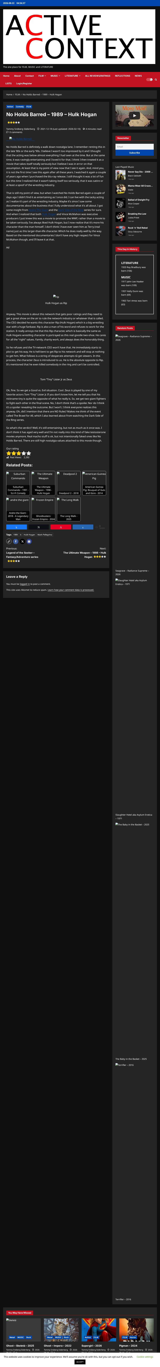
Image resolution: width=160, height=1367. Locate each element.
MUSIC (54, 75)
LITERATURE (71, 75)
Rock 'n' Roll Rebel (138, 227)
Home (6, 75)
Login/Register (24, 83)
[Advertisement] (56, 271)
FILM (41, 75)
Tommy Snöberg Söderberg (20, 128)
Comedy (20, 106)
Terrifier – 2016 (123, 1299)
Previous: (22, 552)
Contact (29, 75)
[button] (156, 80)
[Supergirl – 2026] (99, 1329)
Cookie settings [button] (145, 1356)
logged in (25, 583)
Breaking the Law (137, 213)
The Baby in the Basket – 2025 (131, 1058)
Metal (12, 1337)
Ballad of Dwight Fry (138, 199)
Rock (28, 1337)
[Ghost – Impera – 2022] (61, 1329)
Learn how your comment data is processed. (71, 589)
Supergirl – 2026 (92, 1345)
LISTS (8, 83)
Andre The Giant (38, 210)
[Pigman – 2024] (136, 1329)
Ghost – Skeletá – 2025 (20, 1345)
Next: (84, 552)
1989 (15, 534)
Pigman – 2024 (128, 1345)
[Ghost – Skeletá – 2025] (23, 1329)
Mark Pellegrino (45, 534)
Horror (133, 1337)
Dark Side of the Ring (70, 210)
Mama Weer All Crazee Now (142, 185)
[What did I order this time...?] (134, 115)
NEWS (138, 75)
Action (10, 106)
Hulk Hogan (49, 214)
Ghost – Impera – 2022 (57, 1345)
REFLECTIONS (122, 75)
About (17, 75)
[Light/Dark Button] (149, 79)
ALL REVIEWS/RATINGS (97, 75)
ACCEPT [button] (80, 1361)
